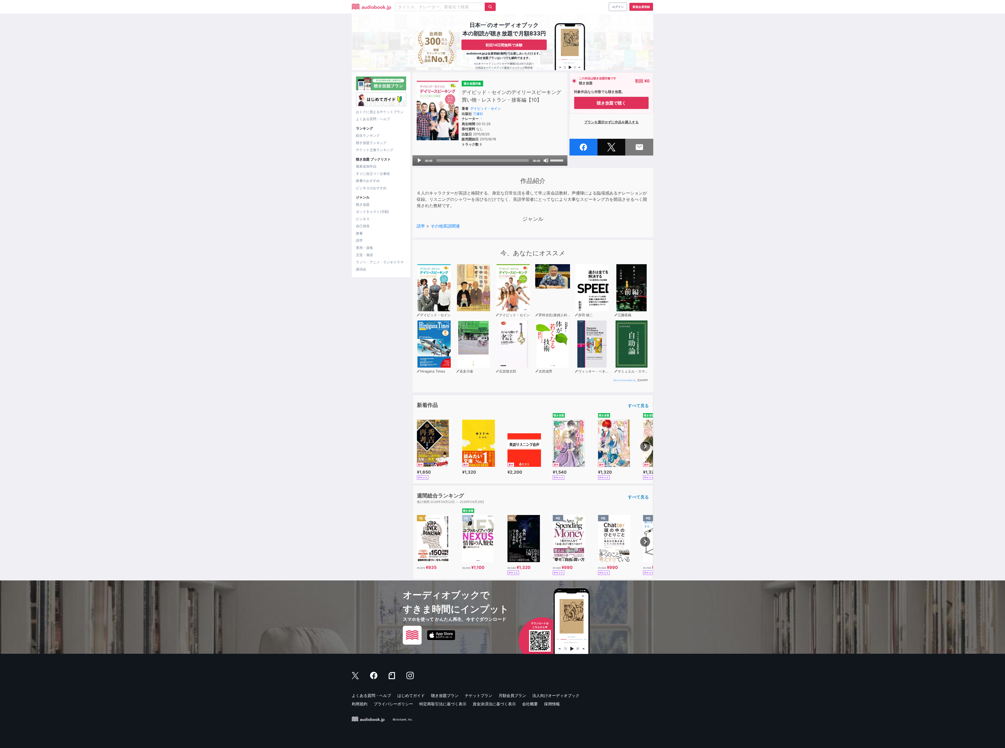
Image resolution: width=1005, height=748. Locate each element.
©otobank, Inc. (403, 719)
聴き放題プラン (445, 695)
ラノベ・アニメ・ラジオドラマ (380, 262)
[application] (489, 160)
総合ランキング (368, 135)
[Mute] (546, 160)
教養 (359, 233)
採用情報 (552, 703)
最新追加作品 (366, 166)
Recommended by (624, 380)
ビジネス (363, 219)
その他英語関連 (445, 226)
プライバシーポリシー (393, 703)
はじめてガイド (411, 695)
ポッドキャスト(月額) (372, 211)
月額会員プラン (512, 695)
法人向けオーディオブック (555, 695)
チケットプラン (478, 695)
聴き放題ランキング (371, 143)
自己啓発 (363, 226)
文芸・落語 (364, 255)
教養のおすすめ (368, 181)
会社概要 (530, 703)
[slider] (557, 160)
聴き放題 (363, 204)
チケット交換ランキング (374, 150)
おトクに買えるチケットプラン (380, 112)
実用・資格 (364, 248)
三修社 (478, 114)
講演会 (361, 269)
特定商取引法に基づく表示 (442, 703)
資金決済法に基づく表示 (494, 703)
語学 (359, 240)
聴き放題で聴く (611, 103)
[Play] (419, 160)
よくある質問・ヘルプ (373, 119)
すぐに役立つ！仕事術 (373, 173)
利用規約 (359, 703)
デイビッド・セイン (485, 108)
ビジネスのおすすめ (371, 188)
